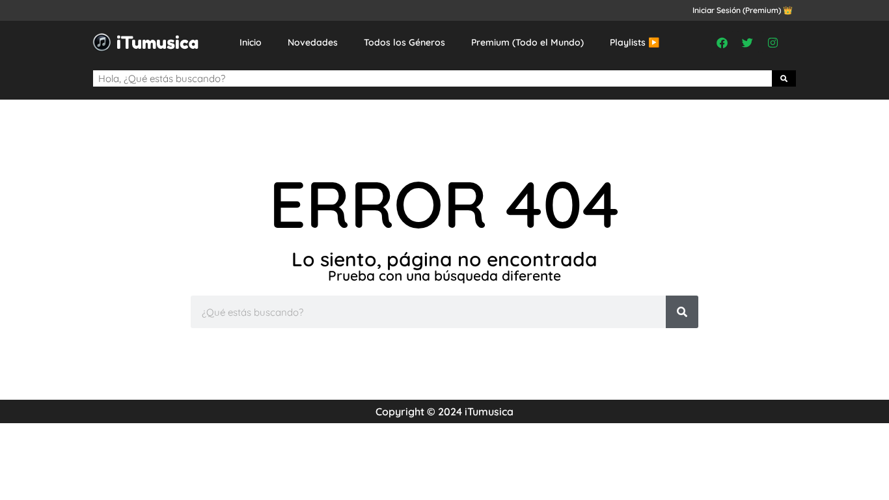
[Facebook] (722, 42)
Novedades (313, 42)
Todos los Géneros (404, 42)
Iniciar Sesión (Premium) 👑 (742, 10)
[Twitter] (748, 42)
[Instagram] (773, 42)
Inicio (250, 42)
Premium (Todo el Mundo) (527, 42)
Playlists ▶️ (634, 42)
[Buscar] (784, 78)
